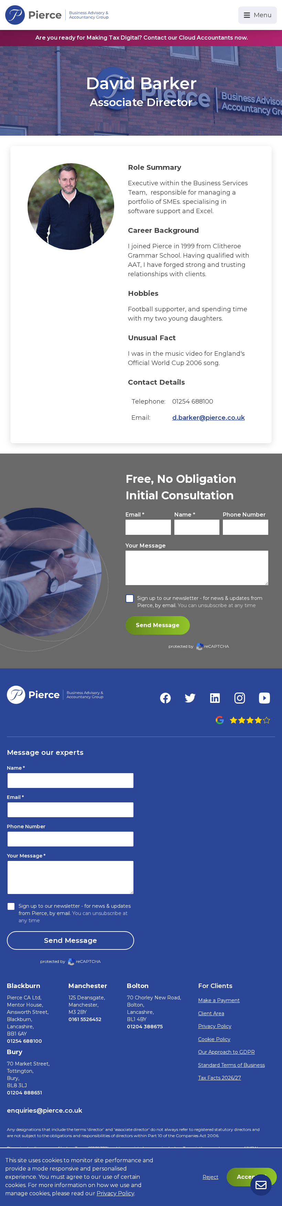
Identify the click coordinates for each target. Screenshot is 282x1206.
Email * (135, 514)
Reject (210, 1177)
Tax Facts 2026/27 (219, 1078)
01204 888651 (24, 1093)
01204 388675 (145, 1026)
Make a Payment (219, 1000)
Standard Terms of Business (231, 1065)
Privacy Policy (214, 1026)
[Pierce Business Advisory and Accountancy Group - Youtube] (264, 698)
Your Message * (26, 856)
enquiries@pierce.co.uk (44, 1110)
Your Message (146, 545)
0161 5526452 (84, 1019)
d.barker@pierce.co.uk (208, 418)
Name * (184, 514)
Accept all (252, 1177)
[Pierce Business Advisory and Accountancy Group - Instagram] (239, 698)
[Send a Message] (261, 1185)
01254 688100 (24, 1041)
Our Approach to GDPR (226, 1052)
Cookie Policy (214, 1039)
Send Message (158, 625)
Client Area (211, 1013)
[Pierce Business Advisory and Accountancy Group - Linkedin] (215, 698)
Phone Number (244, 514)
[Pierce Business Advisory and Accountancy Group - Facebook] (165, 698)
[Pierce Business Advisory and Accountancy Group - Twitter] (190, 698)
